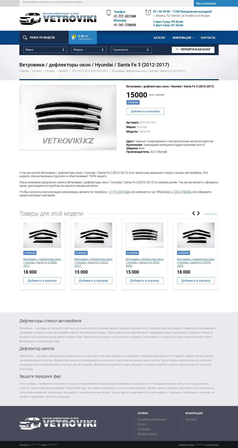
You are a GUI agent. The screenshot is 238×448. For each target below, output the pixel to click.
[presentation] (193, 213)
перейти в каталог (193, 49)
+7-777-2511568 (118, 192)
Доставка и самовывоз (151, 419)
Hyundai (50, 71)
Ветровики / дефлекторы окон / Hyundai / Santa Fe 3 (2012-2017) (93, 262)
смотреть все (210, 213)
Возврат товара (147, 433)
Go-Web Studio (212, 444)
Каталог (160, 37)
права (44, 444)
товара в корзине (84, 39)
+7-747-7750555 (181, 192)
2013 (81, 71)
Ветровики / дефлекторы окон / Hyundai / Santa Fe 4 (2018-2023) (144, 262)
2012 (75, 71)
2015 (93, 71)
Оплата (141, 424)
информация (182, 37)
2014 (87, 71)
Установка (143, 428)
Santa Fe (63, 71)
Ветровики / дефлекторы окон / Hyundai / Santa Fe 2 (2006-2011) (42, 262)
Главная (24, 71)
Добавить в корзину (145, 111)
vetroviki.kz (24, 444)
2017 (105, 71)
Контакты (208, 37)
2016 (99, 71)
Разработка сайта (186, 444)
